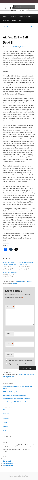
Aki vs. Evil (20, 282)
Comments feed (8, 463)
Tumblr (5, 431)
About (20, 20)
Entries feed (7, 461)
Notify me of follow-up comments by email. (20, 360)
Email (10, 343)
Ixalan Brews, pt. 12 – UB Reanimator (15, 402)
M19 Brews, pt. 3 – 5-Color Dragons (14, 395)
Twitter (14, 20)
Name (10, 333)
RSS (4, 409)
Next (33, 27)
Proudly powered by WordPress (19, 476)
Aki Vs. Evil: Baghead (10, 272)
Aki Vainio (23, 47)
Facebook (6, 20)
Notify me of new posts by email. (17, 364)
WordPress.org (8, 465)
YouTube (5, 426)
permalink (14, 284)
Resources (13, 16)
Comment (10, 307)
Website (9, 354)
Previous (6, 27)
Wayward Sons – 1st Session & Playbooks (16, 398)
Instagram (6, 418)
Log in (5, 459)
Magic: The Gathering (25, 16)
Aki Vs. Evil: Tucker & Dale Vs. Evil (26, 263)
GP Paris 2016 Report (10, 392)
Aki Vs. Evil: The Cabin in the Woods (9, 263)
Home (5, 16)
